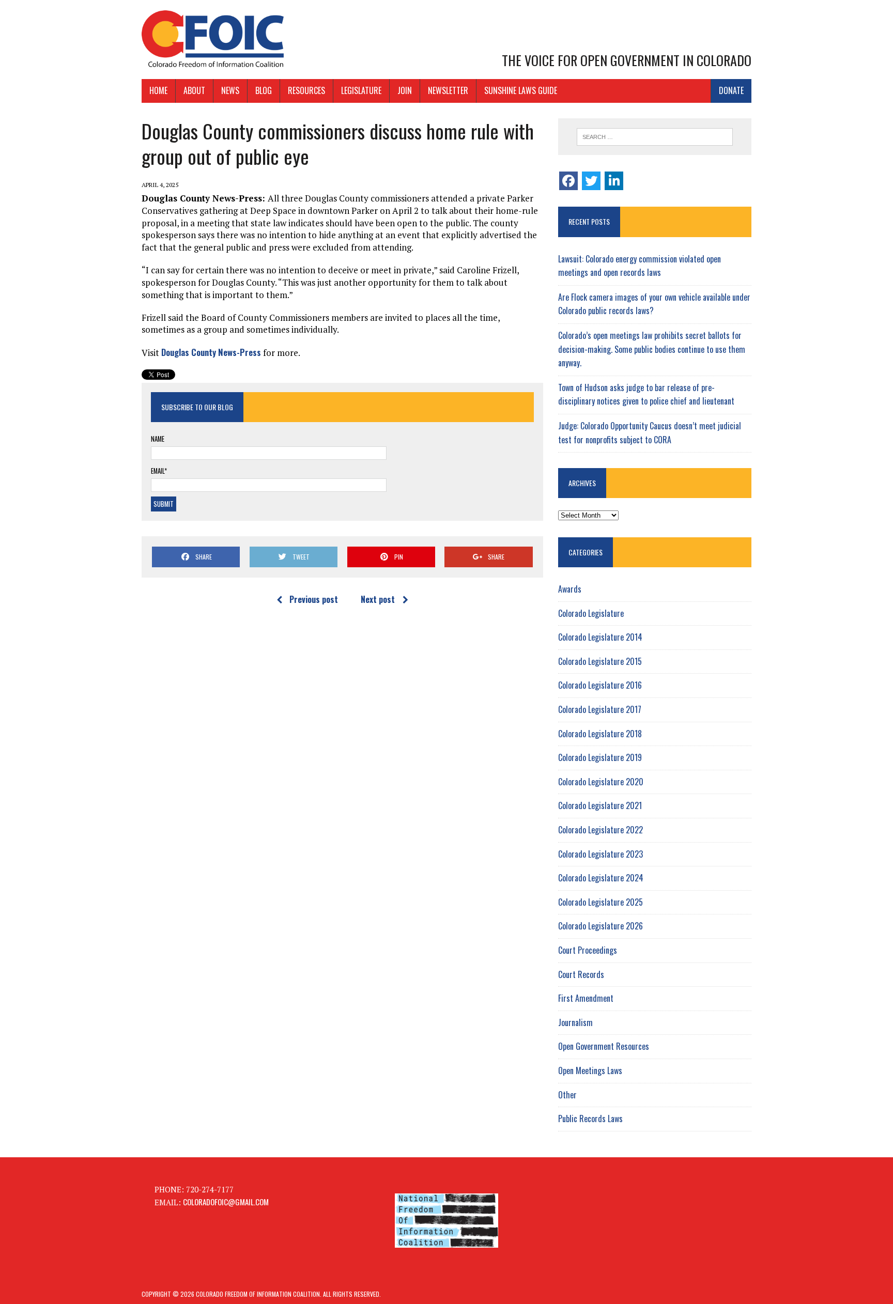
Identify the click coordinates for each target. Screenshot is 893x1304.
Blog (263, 90)
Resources (306, 90)
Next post (378, 599)
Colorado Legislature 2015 (600, 661)
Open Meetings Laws (590, 1070)
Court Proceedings (587, 950)
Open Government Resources (603, 1046)
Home (158, 90)
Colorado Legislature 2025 (600, 902)
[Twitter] (591, 181)
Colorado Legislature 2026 (600, 926)
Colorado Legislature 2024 (600, 878)
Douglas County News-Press (211, 352)
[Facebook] (568, 181)
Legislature (361, 90)
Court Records (581, 974)
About (194, 90)
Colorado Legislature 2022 (600, 830)
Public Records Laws (590, 1118)
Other (567, 1095)
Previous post (313, 599)
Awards (569, 589)
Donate (731, 90)
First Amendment (585, 998)
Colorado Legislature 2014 (600, 637)
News (230, 90)
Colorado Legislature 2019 (600, 757)
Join (404, 90)
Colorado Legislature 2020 (600, 781)
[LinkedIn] (614, 181)
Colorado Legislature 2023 (600, 854)
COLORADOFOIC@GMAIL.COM (226, 1201)
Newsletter (448, 90)
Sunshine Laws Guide (520, 90)
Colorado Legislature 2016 (600, 685)
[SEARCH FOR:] (655, 137)
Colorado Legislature (591, 613)
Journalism (575, 1022)
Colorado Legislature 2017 (599, 709)
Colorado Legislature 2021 (600, 805)
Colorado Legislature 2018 (600, 733)
